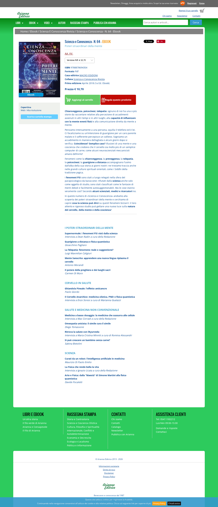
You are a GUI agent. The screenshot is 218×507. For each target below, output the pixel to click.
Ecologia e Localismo (78, 441)
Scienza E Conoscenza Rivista (57, 31)
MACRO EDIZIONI (88, 75)
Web (23, 110)
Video (47, 23)
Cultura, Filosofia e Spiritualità (83, 426)
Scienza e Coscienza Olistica (82, 423)
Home (24, 31)
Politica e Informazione (79, 445)
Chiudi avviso (174, 503)
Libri (18, 23)
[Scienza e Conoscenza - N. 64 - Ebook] (39, 69)
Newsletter (182, 15)
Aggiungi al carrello (82, 99)
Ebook (32, 23)
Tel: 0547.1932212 (165, 419)
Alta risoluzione (34, 110)
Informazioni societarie (109, 466)
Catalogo (116, 426)
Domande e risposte (166, 428)
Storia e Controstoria (78, 419)
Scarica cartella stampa (39, 116)
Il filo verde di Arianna (34, 423)
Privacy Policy (159, 503)
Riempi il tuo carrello (188, 10)
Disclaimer (109, 473)
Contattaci (161, 431)
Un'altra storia (30, 419)
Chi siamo (167, 15)
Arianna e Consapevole (35, 426)
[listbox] (80, 60)
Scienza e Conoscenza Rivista (89, 79)
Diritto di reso (109, 469)
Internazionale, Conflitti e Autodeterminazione (80, 432)
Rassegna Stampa (79, 23)
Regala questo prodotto (118, 99)
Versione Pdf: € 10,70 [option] (76, 60)
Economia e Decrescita (79, 437)
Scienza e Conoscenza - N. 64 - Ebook (98, 31)
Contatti (196, 15)
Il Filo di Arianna (31, 430)
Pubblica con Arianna (105, 23)
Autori (61, 23)
